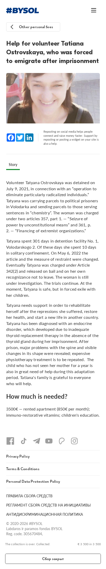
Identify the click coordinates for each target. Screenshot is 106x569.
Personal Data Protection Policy (33, 481)
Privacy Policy (18, 456)
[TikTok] (23, 441)
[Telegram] (36, 441)
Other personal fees (36, 27)
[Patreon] (61, 441)
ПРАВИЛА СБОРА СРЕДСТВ (29, 495)
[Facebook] (10, 441)
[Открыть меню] (94, 10)
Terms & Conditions (22, 469)
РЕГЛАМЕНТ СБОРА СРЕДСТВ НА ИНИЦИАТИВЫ (48, 505)
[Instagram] (74, 441)
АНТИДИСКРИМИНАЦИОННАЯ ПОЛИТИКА (44, 514)
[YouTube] (49, 441)
